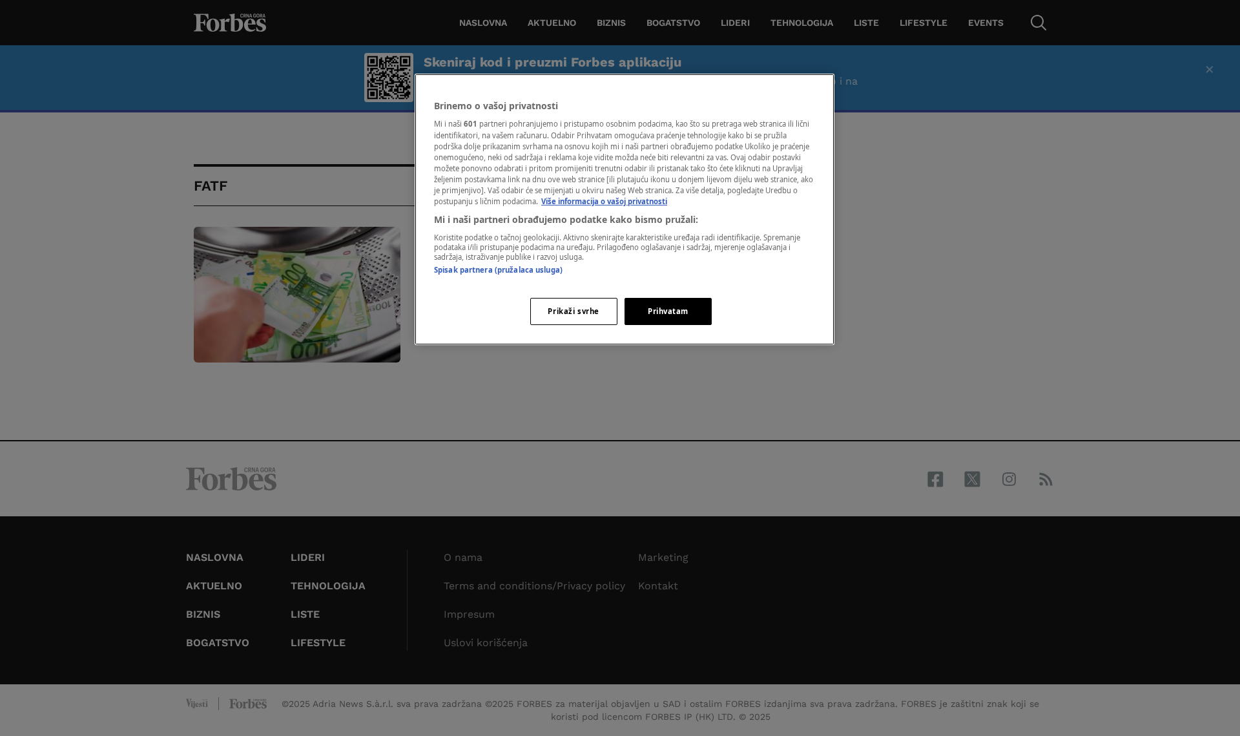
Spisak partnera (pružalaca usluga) (498, 270)
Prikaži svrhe (573, 311)
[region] (624, 209)
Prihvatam (668, 311)
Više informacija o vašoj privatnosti (604, 201)
